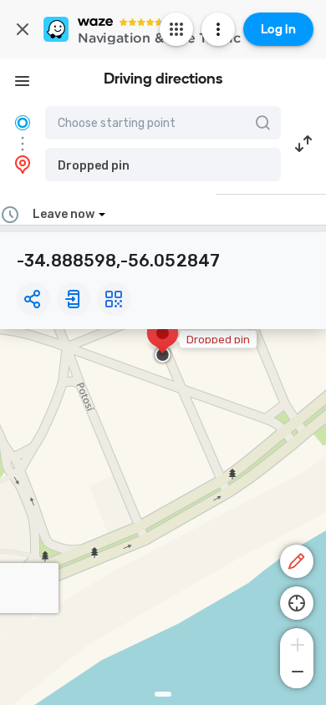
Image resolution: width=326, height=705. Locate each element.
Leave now (63, 214)
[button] (163, 164)
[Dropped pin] (162, 341)
